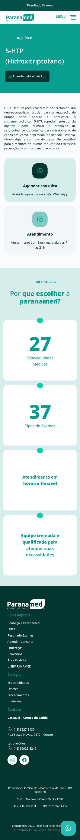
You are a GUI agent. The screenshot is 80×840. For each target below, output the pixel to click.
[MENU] (73, 17)
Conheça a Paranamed (23, 623)
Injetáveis (14, 701)
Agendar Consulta (20, 642)
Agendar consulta (40, 185)
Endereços (14, 648)
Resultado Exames (20, 635)
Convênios (14, 654)
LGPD (11, 629)
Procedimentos (18, 695)
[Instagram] (12, 760)
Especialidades (18, 683)
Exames (12, 689)
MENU (61, 16)
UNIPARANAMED (19, 666)
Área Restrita (16, 660)
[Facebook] (24, 760)
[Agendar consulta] (40, 171)
